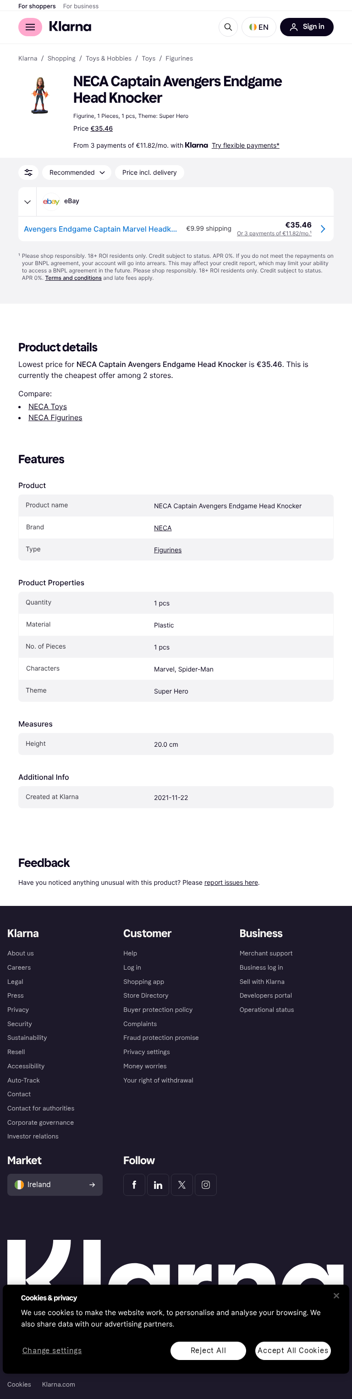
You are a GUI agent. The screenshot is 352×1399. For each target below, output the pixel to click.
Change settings (52, 1350)
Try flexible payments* (246, 145)
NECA (163, 528)
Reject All (208, 1350)
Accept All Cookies (293, 1350)
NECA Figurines (55, 417)
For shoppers (37, 6)
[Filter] (28, 172)
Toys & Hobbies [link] (109, 58)
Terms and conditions (73, 277)
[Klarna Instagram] (206, 1185)
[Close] (336, 1296)
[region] (176, 1329)
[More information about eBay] (27, 202)
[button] (259, 27)
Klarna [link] (27, 58)
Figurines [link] (179, 58)
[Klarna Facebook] (134, 1185)
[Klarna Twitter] (182, 1185)
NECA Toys (47, 406)
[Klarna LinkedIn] (158, 1185)
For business (81, 6)
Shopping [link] (62, 58)
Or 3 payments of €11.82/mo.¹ (274, 233)
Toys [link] (148, 58)
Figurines (168, 550)
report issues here (231, 882)
